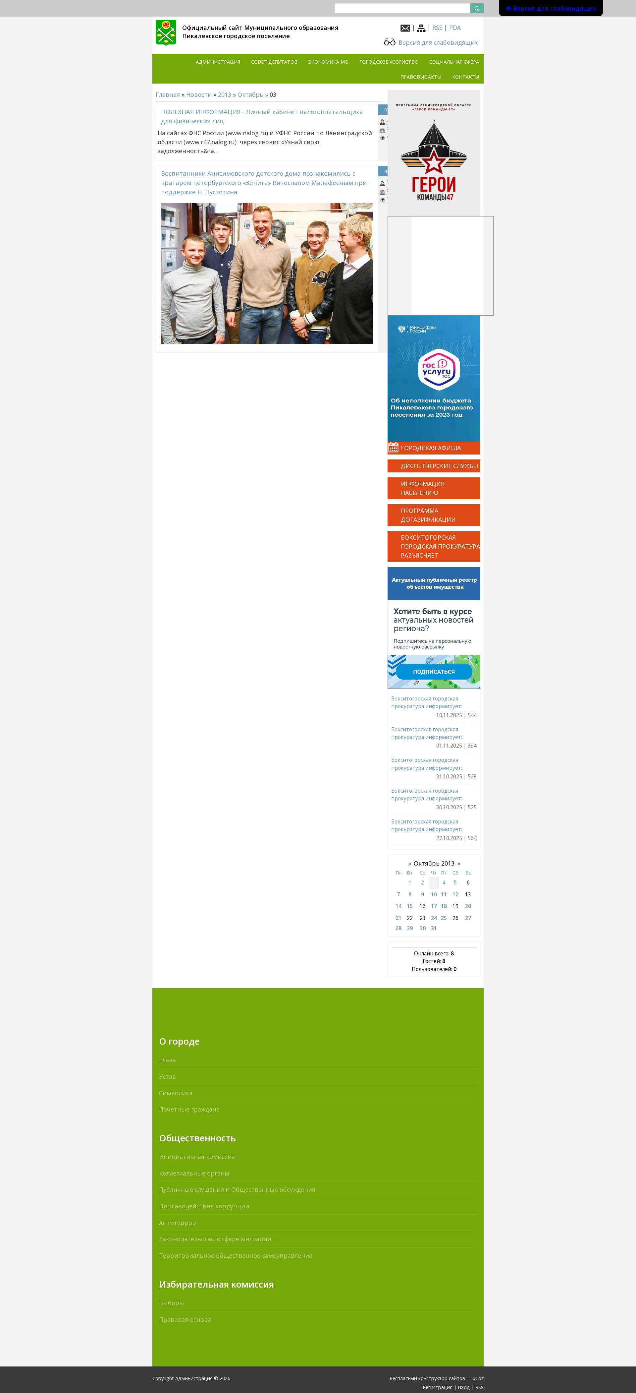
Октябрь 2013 (434, 863)
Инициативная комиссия (197, 1157)
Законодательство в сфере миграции (215, 1239)
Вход (464, 1387)
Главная (168, 94)
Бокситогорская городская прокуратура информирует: (426, 702)
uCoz (478, 1378)
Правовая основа (185, 1319)
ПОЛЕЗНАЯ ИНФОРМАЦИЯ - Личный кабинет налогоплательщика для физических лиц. (262, 116)
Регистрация (437, 1387)
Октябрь (250, 94)
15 (410, 906)
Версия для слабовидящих (437, 42)
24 (434, 918)
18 (444, 906)
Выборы (171, 1303)
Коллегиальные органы (194, 1173)
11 (444, 894)
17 (434, 906)
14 (398, 906)
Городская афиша (431, 448)
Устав (167, 1076)
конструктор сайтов (441, 1378)
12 (455, 894)
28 (398, 928)
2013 (224, 94)
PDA (455, 27)
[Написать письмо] (405, 27)
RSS (437, 27)
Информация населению (423, 488)
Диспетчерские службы (439, 466)
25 (444, 918)
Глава (167, 1060)
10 (434, 894)
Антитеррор (177, 1223)
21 (398, 918)
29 (410, 928)
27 (468, 918)
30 (423, 928)
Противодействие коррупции (204, 1206)
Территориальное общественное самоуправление (235, 1255)
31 (434, 928)
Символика (175, 1093)
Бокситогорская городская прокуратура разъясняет (440, 546)
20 (468, 906)
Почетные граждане (189, 1109)
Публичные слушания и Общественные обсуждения (237, 1189)
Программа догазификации (428, 515)
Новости (199, 94)
